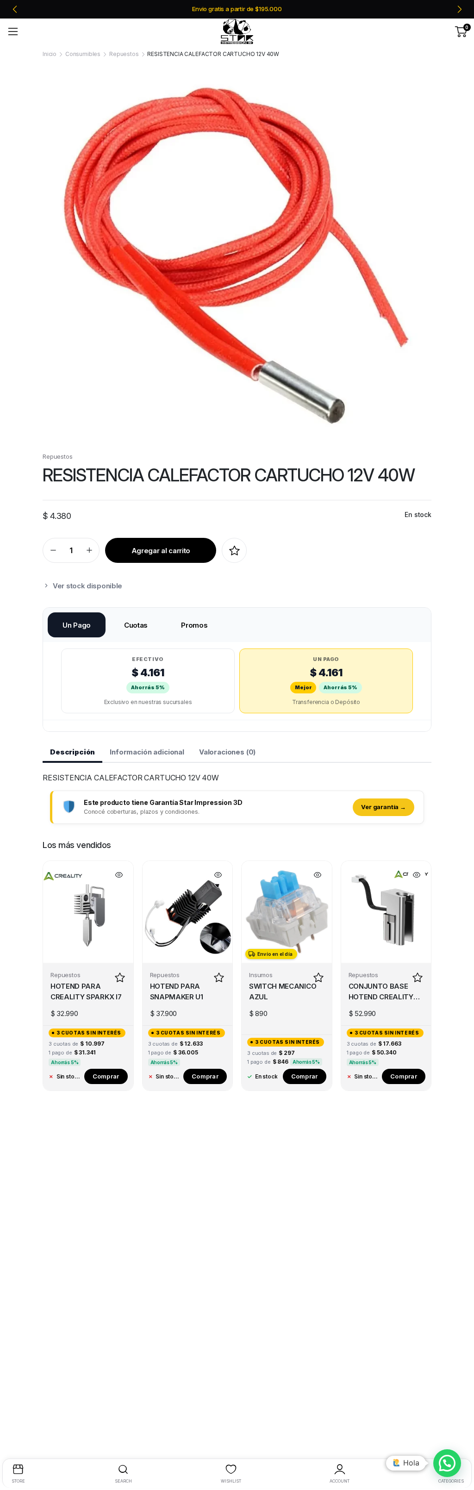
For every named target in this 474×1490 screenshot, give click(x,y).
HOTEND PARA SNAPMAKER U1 (176, 991)
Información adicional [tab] (147, 752)
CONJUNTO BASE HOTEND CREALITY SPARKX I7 (381, 992)
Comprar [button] (304, 1076)
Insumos (261, 975)
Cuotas (136, 625)
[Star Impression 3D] (237, 31)
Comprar (106, 1076)
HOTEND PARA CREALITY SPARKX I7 (85, 991)
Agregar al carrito (161, 550)
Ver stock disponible (87, 585)
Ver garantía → (383, 806)
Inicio (49, 53)
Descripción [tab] (72, 752)
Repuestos (124, 53)
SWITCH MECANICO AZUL (282, 991)
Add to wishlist (234, 550)
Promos (194, 625)
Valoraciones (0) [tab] (227, 752)
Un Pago (76, 625)
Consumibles (82, 53)
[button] (447, 1463)
